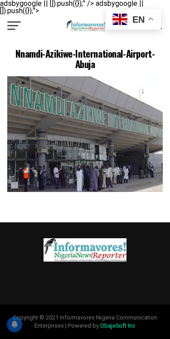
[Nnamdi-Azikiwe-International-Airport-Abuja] (85, 189)
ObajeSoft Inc (118, 325)
